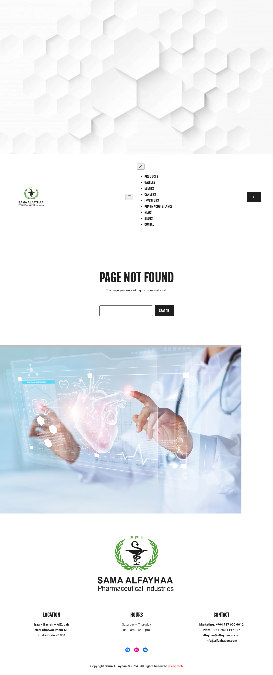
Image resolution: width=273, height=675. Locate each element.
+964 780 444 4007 (226, 630)
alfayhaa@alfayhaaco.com (221, 635)
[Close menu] (140, 167)
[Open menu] (129, 197)
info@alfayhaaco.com (221, 640)
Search (164, 311)
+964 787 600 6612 (230, 624)
